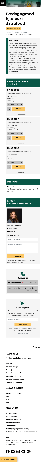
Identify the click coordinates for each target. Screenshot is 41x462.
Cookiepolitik (11, 425)
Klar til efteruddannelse (15, 379)
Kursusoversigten (12, 367)
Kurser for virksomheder (15, 373)
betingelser (21, 262)
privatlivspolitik (11, 262)
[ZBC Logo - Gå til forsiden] (3, 3)
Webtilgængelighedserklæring (17, 429)
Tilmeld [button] (19, 109)
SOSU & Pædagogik (21, 32)
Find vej (9, 370)
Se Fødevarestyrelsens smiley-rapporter (21, 432)
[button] (9, 109)
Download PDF (12, 28)
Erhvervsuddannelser (14, 393)
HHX (7, 399)
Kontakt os (10, 364)
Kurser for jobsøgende (14, 376)
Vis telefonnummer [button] (16, 228)
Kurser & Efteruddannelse (18, 356)
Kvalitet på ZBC (11, 413)
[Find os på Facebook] (8, 453)
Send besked (16, 256)
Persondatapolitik (13, 422)
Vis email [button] (12, 231)
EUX (7, 396)
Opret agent (22, 324)
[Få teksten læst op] (29, 453)
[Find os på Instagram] (18, 453)
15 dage (11, 104)
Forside (8, 32)
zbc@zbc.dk (10, 445)
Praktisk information (14, 382)
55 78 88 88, (28, 442)
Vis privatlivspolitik (22, 333)
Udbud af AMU (11, 416)
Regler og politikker (13, 419)
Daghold (19, 104)
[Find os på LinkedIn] (23, 453)
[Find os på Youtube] (13, 453)
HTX (7, 402)
